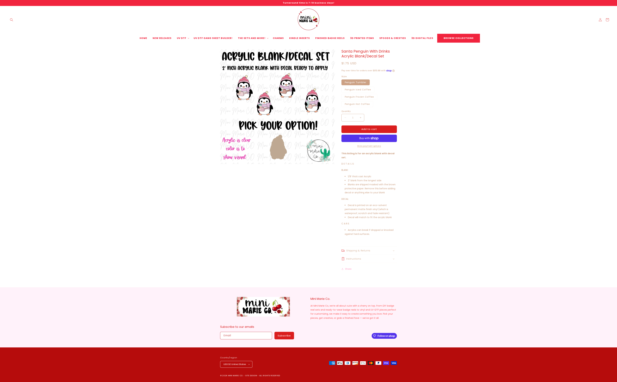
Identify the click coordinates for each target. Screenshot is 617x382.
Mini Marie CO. (235, 375)
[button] (11, 19)
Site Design (251, 375)
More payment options (369, 146)
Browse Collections (459, 38)
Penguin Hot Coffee (357, 104)
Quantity (346, 111)
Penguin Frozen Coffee (359, 96)
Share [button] (348, 269)
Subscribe (284, 335)
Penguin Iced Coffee (358, 89)
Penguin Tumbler (355, 82)
